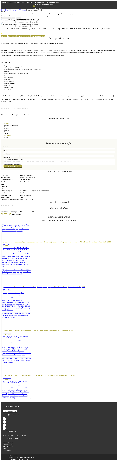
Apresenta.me (13, 455)
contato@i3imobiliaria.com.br (12, 415)
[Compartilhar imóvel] (1, 33)
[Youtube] (4, 422)
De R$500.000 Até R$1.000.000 (48, 2)
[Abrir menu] (26, 12)
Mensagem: (7, 158)
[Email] (4, 425)
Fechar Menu (34, 6)
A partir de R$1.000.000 (45, 4)
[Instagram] (4, 428)
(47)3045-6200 (8, 436)
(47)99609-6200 (21, 436)
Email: (5, 150)
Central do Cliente (10, 411)
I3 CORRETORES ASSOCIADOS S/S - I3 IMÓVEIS (16, 2)
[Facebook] (4, 418)
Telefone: (7, 154)
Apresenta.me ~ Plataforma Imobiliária (21, 457)
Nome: (6, 147)
